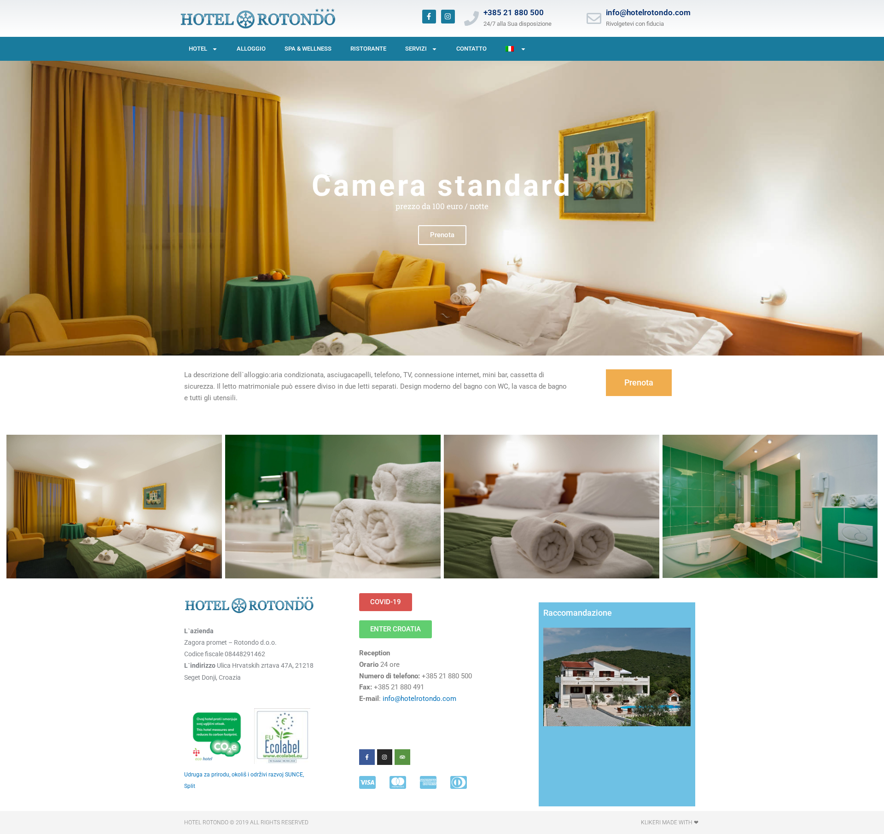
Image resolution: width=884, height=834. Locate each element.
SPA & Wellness (308, 48)
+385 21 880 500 (513, 12)
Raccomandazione (577, 613)
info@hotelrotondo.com (648, 12)
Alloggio (251, 48)
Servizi (416, 48)
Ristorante (368, 48)
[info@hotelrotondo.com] (594, 18)
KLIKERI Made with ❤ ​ (670, 822)
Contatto (471, 48)
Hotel (198, 48)
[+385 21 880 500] (471, 18)
